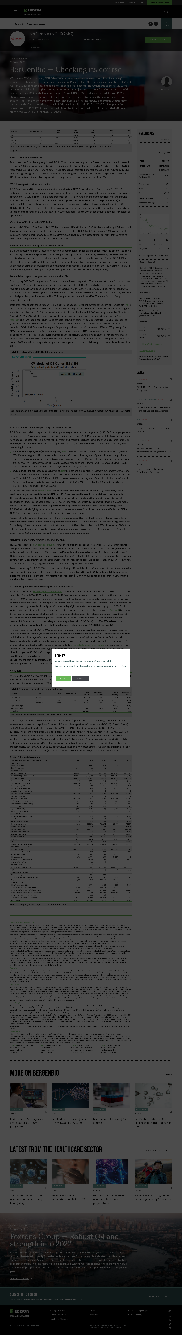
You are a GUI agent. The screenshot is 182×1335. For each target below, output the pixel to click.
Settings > (80, 678)
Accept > (63, 678)
